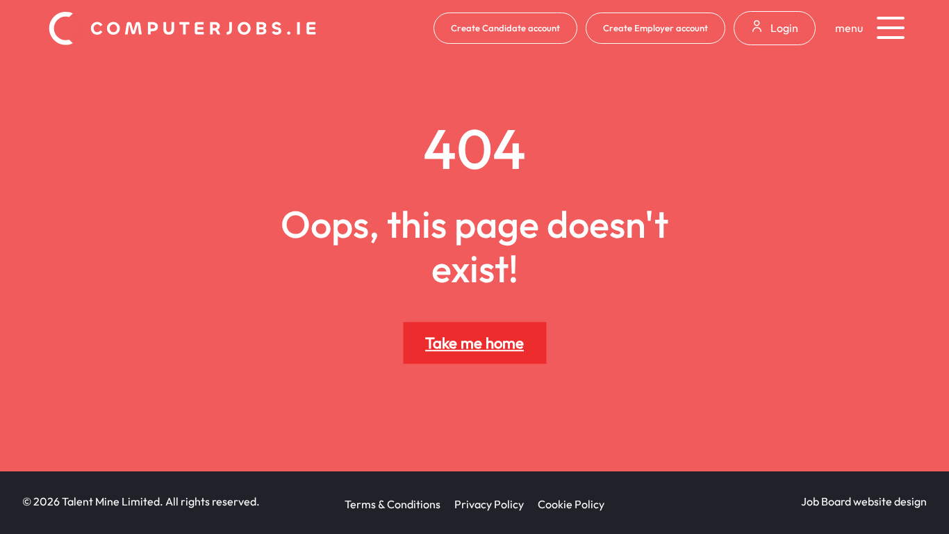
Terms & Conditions (392, 504)
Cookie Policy (571, 504)
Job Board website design (864, 501)
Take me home (474, 343)
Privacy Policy (489, 504)
